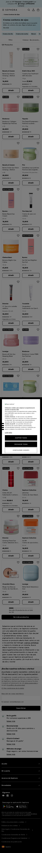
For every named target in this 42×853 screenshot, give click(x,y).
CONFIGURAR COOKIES (21, 450)
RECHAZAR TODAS (21, 444)
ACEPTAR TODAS (21, 438)
